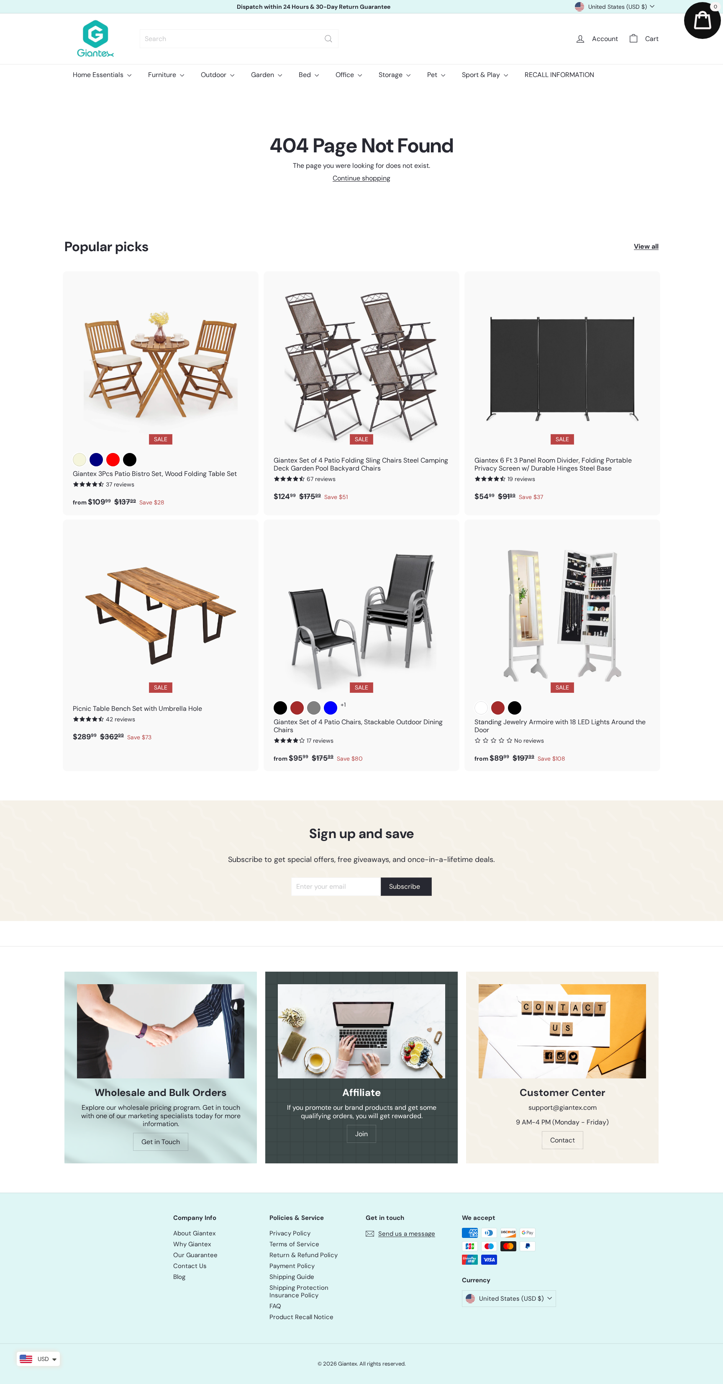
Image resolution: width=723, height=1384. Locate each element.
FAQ (275, 1306)
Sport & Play (482, 74)
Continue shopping (361, 178)
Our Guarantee (195, 1255)
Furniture (163, 74)
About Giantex (194, 1233)
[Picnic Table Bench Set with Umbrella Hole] (160, 635)
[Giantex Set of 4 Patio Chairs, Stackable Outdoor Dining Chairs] (361, 646)
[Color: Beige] (79, 459)
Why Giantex (192, 1244)
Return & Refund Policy (303, 1255)
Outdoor (214, 74)
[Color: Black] (129, 459)
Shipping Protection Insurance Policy (298, 1291)
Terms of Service (294, 1244)
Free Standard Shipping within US (313, 6)
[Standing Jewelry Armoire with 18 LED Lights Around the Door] (562, 646)
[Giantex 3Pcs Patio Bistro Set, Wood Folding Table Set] (160, 393)
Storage (391, 74)
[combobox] (239, 38)
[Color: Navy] (96, 459)
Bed (306, 74)
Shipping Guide (291, 1277)
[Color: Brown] (297, 708)
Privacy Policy (289, 1233)
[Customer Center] (562, 1031)
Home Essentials (99, 74)
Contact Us (190, 1266)
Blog (179, 1277)
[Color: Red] (113, 459)
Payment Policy (292, 1266)
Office (346, 74)
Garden (263, 74)
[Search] (328, 38)
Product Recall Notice (301, 1317)
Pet (433, 74)
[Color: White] (481, 708)
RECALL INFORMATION (559, 74)
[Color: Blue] (330, 708)
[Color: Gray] (313, 708)
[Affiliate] (361, 1031)
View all (646, 246)
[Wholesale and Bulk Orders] (160, 1031)
